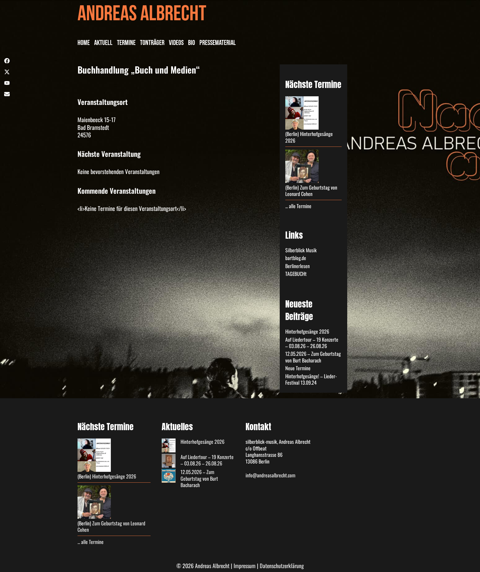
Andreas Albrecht (142, 16)
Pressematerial (217, 43)
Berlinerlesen (297, 265)
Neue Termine (298, 368)
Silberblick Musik (301, 250)
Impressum (245, 565)
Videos (176, 43)
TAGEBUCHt (296, 273)
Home (84, 43)
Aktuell (103, 43)
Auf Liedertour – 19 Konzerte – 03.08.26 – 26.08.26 (311, 342)
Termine (126, 43)
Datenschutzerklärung (282, 565)
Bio (191, 43)
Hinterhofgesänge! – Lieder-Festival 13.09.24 (311, 379)
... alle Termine (298, 206)
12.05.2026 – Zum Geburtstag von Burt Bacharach (313, 357)
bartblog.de (295, 257)
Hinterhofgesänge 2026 (309, 137)
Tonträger (152, 43)
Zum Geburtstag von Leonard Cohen (311, 190)
